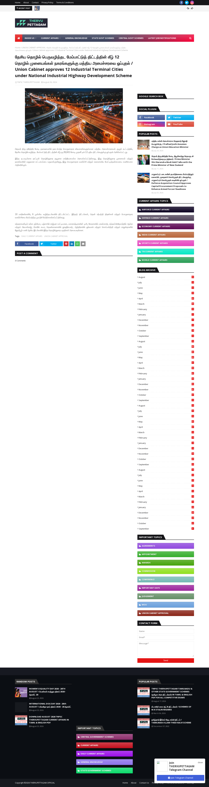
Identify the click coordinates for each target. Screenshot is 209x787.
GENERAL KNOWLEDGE (92, 762)
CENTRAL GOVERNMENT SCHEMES (97, 736)
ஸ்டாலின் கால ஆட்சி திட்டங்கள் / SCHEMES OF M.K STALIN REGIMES (171, 708)
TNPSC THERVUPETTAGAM (28, 82)
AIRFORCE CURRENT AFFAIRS (155, 209)
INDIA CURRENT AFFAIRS (154, 234)
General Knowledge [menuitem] (76, 38)
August (166, 277)
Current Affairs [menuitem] (50, 38)
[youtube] (180, 124)
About (26, 2)
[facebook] (181, 3)
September (166, 336)
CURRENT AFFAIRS (89, 745)
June (166, 287)
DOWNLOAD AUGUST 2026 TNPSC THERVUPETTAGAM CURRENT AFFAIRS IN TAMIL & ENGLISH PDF (49, 719)
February (166, 309)
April (166, 298)
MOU (144, 604)
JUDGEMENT (148, 596)
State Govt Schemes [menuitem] (103, 38)
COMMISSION (148, 571)
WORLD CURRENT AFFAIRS (154, 260)
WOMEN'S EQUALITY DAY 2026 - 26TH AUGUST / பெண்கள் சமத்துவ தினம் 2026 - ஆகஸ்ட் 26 (47, 691)
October (166, 330)
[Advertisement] (138, 23)
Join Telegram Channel (181, 777)
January (166, 314)
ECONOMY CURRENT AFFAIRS (156, 226)
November (166, 325)
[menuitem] (18, 38)
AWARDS (146, 562)
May (166, 293)
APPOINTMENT (149, 554)
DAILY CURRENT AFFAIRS (31, 236)
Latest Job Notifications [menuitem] (162, 38)
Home (17, 2)
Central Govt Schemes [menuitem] (131, 38)
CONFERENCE (148, 579)
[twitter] (187, 3)
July (166, 282)
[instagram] (192, 3)
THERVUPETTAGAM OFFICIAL (42, 782)
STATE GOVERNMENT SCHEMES (96, 770)
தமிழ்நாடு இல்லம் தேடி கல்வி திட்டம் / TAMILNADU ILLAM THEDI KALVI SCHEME (171, 721)
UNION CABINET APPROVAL (34, 47)
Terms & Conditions (65, 2)
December (166, 320)
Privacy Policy (47, 2)
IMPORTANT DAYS (151, 588)
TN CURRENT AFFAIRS (152, 251)
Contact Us (144, 782)
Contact (35, 2)
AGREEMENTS (148, 545)
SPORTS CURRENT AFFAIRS (155, 243)
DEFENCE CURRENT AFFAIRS (155, 218)
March (166, 304)
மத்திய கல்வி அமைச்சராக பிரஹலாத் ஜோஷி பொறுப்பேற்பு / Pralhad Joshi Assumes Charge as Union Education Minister (169, 144)
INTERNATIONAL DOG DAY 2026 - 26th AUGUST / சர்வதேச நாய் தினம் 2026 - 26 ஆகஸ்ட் (50, 705)
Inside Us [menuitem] (29, 38)
